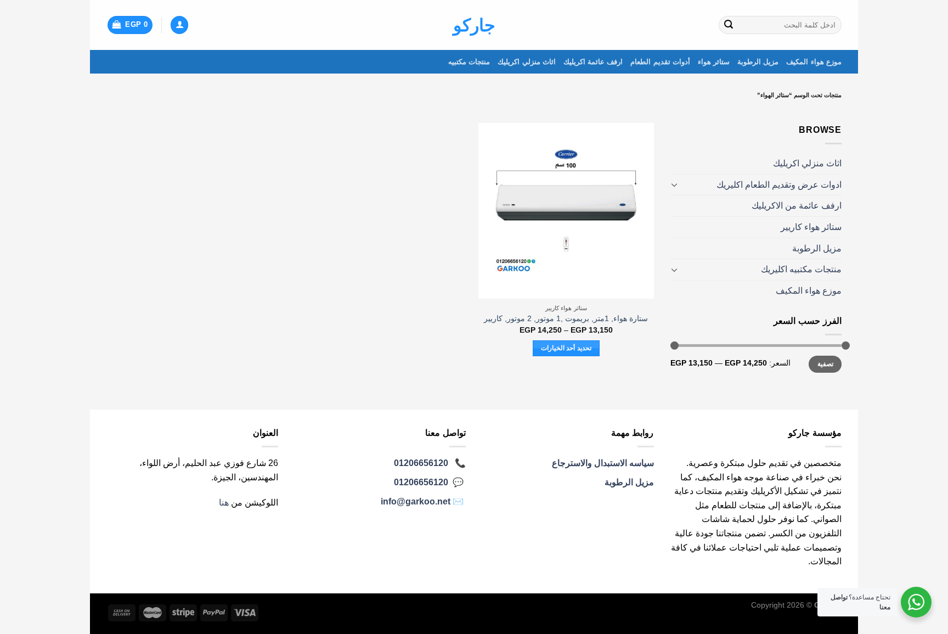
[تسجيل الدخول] (179, 25)
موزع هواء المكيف (814, 62)
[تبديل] (674, 184)
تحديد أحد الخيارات (566, 348)
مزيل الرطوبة (757, 62)
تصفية (825, 364)
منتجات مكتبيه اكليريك (801, 269)
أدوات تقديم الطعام (660, 62)
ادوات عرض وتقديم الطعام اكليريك (779, 184)
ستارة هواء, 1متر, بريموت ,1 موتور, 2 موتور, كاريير (566, 318)
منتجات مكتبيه (469, 62)
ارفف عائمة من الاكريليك (797, 205)
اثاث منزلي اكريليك (527, 62)
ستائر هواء (714, 62)
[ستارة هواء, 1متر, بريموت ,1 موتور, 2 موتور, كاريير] (566, 211)
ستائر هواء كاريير (811, 227)
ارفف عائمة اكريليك (593, 62)
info (415, 501)
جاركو (474, 25)
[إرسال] (728, 25)
